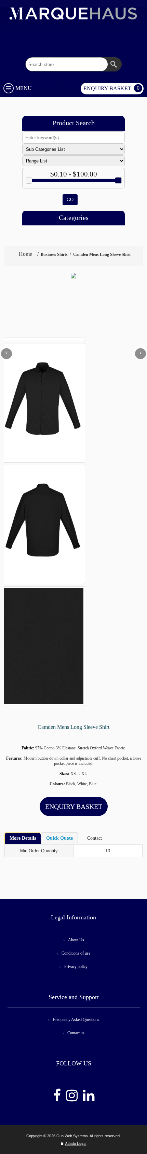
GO (70, 199)
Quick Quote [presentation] (59, 838)
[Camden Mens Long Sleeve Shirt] (74, 275)
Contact (94, 838)
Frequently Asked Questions (76, 1019)
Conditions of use (76, 953)
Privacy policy (76, 966)
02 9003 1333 (76, 37)
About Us (76, 939)
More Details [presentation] (23, 838)
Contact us (75, 1033)
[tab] (22, 838)
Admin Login (75, 1143)
